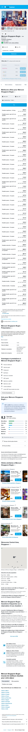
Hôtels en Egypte (5, 699)
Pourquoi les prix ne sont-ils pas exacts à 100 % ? (13, 724)
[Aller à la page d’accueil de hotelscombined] (9, 7)
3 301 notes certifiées (14, 42)
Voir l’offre (18, 479)
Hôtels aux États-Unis (6, 698)
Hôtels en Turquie (5, 694)
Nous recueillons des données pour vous (11, 721)
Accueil (5, 729)
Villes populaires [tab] (15, 681)
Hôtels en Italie (4, 709)
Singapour (9, 729)
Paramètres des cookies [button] (6, 319)
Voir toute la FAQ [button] (14, 636)
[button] (2, 7)
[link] (11, 483)
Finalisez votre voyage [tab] (7, 684)
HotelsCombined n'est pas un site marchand (12, 719)
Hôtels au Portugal (5, 701)
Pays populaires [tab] (5, 681)
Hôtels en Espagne (5, 707)
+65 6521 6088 (4, 41)
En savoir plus (5, 313)
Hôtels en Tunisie (5, 692)
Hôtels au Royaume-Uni (6, 703)
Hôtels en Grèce (5, 705)
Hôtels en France (5, 696)
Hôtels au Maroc (5, 690)
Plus (2, 336)
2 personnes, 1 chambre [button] (8, 50)
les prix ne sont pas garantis (11, 715)
